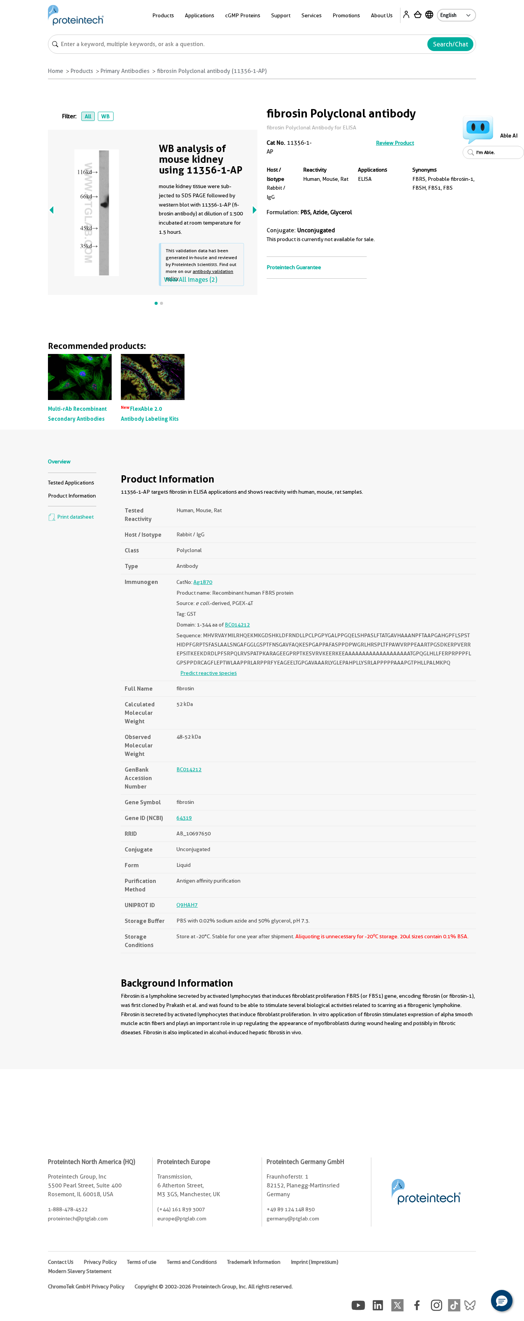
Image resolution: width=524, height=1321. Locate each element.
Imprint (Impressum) (314, 1262)
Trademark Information (253, 1262)
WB (105, 116)
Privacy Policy (100, 1262)
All (88, 116)
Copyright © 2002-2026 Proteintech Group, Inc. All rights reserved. (214, 1286)
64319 (184, 818)
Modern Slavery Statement (79, 1271)
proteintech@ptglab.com (78, 1218)
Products (82, 71)
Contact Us (60, 1262)
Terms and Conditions (192, 1262)
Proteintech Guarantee (294, 267)
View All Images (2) (190, 279)
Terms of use (142, 1262)
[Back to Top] (477, 1301)
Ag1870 (202, 582)
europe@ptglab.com (181, 1218)
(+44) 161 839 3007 (181, 1209)
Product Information (72, 496)
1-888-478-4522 (67, 1209)
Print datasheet (75, 517)
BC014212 (237, 625)
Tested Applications (71, 482)
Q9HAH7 (187, 905)
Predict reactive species (208, 673)
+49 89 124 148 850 (291, 1209)
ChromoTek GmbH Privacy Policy (86, 1286)
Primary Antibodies (125, 71)
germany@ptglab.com (293, 1218)
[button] (501, 1300)
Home (55, 71)
